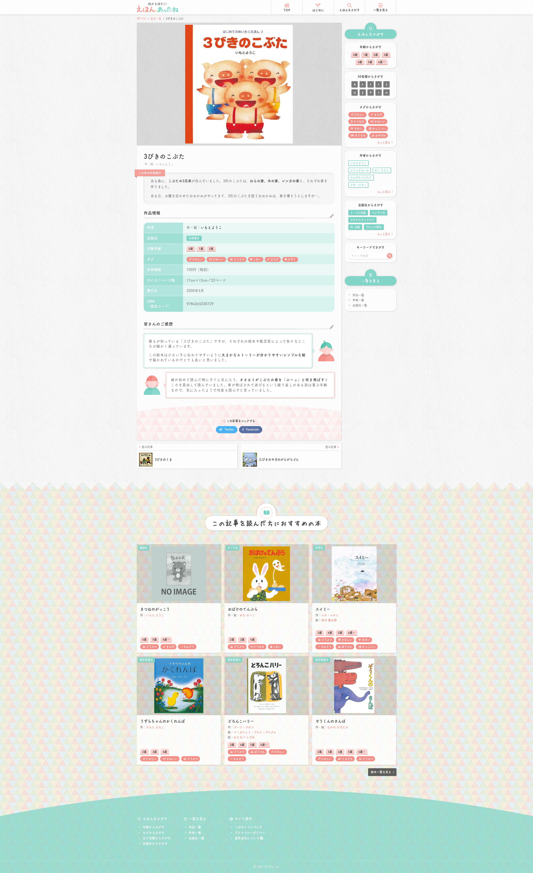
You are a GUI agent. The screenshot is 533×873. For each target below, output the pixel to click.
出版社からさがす (155, 843)
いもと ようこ (155, 615)
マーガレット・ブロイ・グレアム (255, 732)
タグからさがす (153, 832)
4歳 (360, 62)
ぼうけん (346, 646)
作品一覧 (358, 295)
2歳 (211, 248)
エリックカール (359, 170)
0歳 (191, 248)
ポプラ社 (232, 547)
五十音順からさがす (157, 838)
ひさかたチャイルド (362, 219)
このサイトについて (249, 827)
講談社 (143, 547)
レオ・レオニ (358, 184)
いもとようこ (211, 227)
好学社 (319, 547)
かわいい (218, 259)
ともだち (347, 758)
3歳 (386, 54)
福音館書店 (146, 659)
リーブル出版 (358, 212)
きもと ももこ (155, 727)
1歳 (201, 248)
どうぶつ (239, 259)
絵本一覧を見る (381, 772)
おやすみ (380, 135)
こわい (257, 259)
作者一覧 (358, 300)
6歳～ (381, 62)
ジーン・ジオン (244, 727)
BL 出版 (355, 227)
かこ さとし (382, 170)
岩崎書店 (194, 238)
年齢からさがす (153, 827)
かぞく (292, 259)
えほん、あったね (157, 7)
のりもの (360, 135)
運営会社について (247, 838)
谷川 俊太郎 (329, 620)
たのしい (197, 259)
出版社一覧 (359, 305)
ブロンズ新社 (374, 227)
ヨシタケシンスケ (361, 177)
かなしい (346, 639)
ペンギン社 (378, 212)
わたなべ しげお (244, 737)
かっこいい (379, 128)
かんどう (189, 646)
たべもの (358, 121)
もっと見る (383, 142)
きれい (358, 128)
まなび (274, 259)
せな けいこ (247, 615)
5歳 (370, 62)
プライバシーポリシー (250, 832)
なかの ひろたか (337, 727)
